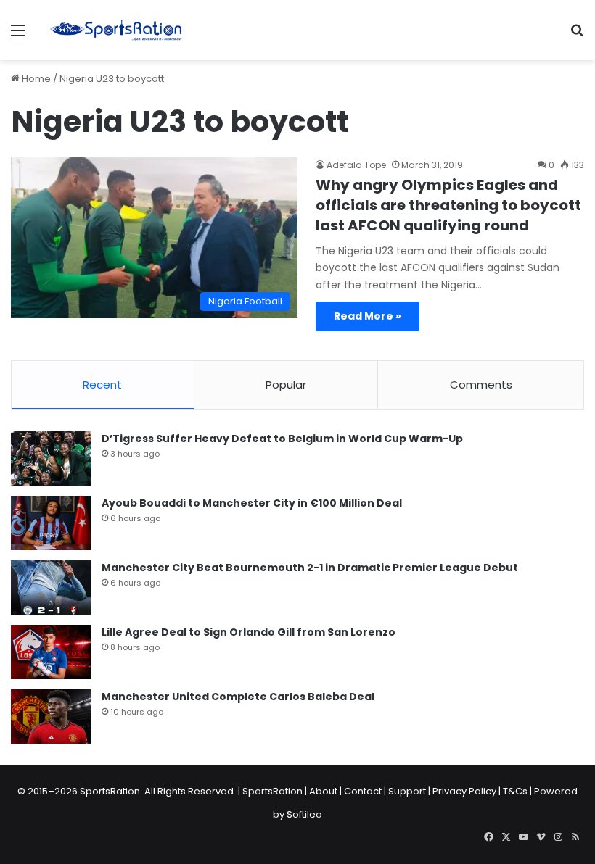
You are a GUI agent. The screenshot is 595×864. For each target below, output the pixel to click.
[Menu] (18, 36)
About (323, 791)
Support (407, 791)
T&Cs (515, 791)
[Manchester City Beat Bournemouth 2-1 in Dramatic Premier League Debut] (51, 587)
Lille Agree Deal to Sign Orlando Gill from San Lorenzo (248, 632)
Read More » (367, 316)
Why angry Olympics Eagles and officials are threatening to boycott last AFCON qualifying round (448, 205)
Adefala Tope (356, 165)
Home (35, 79)
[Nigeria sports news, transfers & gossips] (116, 30)
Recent (102, 384)
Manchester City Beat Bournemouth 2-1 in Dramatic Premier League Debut (310, 567)
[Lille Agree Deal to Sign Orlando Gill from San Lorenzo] (51, 652)
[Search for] (577, 36)
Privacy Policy (464, 791)
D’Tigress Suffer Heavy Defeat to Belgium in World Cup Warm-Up (282, 438)
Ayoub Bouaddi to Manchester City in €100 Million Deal (252, 503)
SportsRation (272, 791)
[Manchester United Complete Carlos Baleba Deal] (51, 716)
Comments (481, 384)
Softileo (304, 814)
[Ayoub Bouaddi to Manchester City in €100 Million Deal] (51, 523)
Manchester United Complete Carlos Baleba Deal (238, 696)
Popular (286, 384)
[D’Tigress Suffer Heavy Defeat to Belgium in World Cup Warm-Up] (51, 458)
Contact (363, 791)
